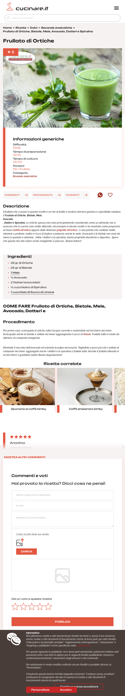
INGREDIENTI (12, 195)
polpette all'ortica (67, 230)
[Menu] (116, 8)
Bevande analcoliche (25, 176)
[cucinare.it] (48, 6)
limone (87, 334)
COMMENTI (72, 195)
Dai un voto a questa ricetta (31, 598)
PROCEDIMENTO (42, 195)
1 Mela (15, 272)
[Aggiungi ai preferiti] (110, 195)
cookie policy (84, 645)
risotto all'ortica (22, 230)
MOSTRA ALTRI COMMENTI (24, 457)
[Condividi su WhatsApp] (100, 196)
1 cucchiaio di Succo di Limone (32, 292)
